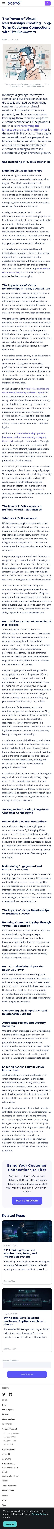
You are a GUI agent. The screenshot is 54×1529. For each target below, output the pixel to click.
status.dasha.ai (9, 1419)
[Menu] (4, 3)
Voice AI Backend (9, 1429)
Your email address (10, 1360)
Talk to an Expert (27, 1200)
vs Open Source (10, 1440)
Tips (4, 1505)
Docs (4, 1405)
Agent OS (6, 1454)
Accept (10, 1524)
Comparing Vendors (11, 1433)
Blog (4, 1500)
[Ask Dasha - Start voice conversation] (48, 3)
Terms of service (9, 1485)
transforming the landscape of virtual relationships (24, 127)
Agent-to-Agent (8, 1449)
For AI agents (7, 1409)
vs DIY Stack (8, 1444)
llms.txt (5, 1414)
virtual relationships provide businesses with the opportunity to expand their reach (24, 437)
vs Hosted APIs (9, 1437)
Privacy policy (8, 1490)
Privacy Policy (39, 1514)
